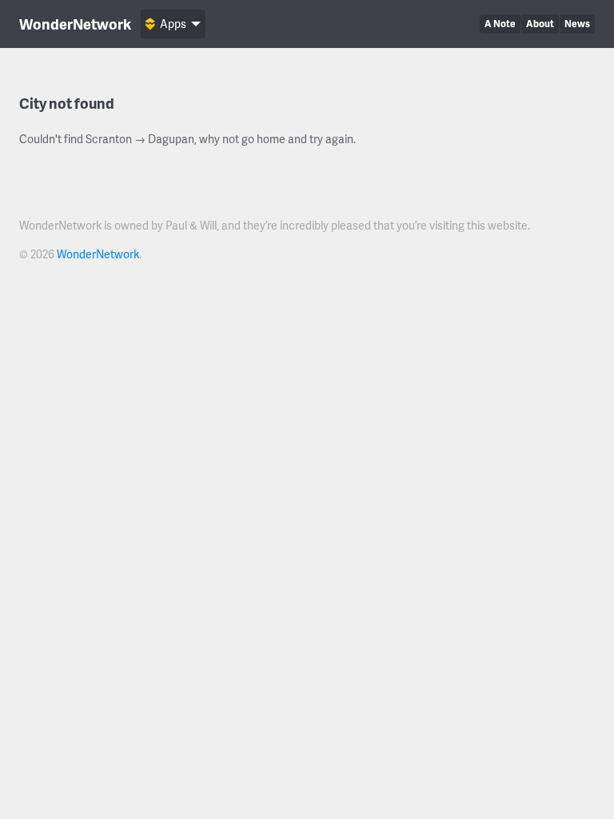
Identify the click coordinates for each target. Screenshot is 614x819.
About (540, 23)
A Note (500, 23)
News (577, 23)
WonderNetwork (75, 24)
